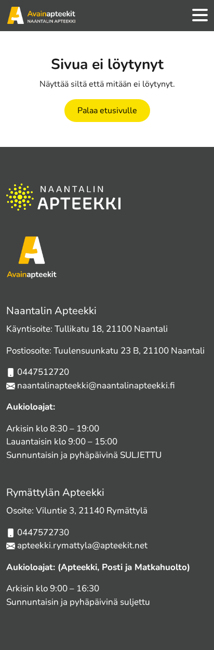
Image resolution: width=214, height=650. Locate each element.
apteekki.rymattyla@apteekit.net (82, 545)
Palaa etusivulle (107, 110)
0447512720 (43, 372)
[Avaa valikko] (200, 16)
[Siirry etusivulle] (41, 16)
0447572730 (43, 532)
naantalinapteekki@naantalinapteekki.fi (96, 385)
